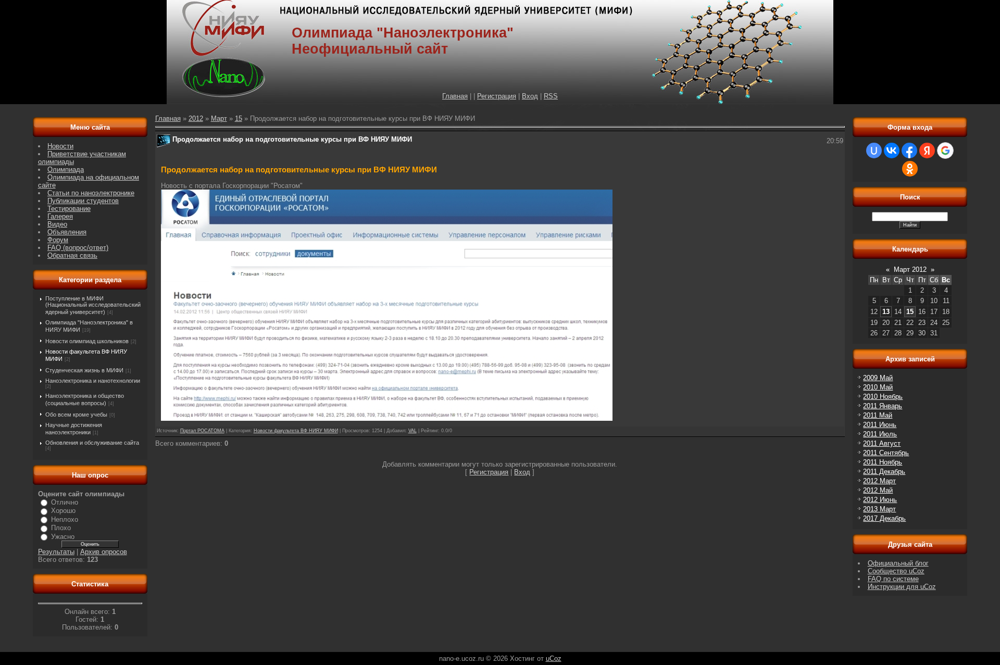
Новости (60, 146)
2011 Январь (882, 406)
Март (219, 118)
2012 (196, 118)
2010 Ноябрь (883, 396)
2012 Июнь (880, 500)
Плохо (61, 528)
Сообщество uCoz (896, 571)
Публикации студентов (83, 201)
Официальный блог (898, 563)
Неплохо (64, 519)
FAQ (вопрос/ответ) (77, 248)
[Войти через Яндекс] (927, 150)
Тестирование (69, 208)
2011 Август (882, 443)
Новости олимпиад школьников (87, 341)
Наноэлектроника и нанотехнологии (92, 381)
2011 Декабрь (884, 471)
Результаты (56, 552)
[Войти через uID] (874, 150)
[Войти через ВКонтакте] (891, 150)
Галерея (60, 216)
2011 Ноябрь (882, 462)
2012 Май (878, 490)
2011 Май (877, 415)
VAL (412, 430)
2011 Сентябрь (886, 453)
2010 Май (878, 387)
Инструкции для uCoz (902, 587)
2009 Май (878, 378)
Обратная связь (72, 255)
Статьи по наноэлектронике (90, 193)
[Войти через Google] (945, 150)
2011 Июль (880, 434)
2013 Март (879, 509)
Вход (530, 96)
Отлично (64, 502)
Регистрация (496, 96)
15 (238, 118)
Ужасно (62, 537)
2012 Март (879, 481)
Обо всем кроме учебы (76, 414)
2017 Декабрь (884, 518)
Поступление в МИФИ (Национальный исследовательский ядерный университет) (93, 305)
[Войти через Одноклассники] (910, 169)
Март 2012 (910, 269)
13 (886, 312)
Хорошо (63, 511)
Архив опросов (103, 552)
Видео (57, 224)
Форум (57, 240)
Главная (455, 96)
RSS (551, 96)
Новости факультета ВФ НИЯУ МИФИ (296, 430)
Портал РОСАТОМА (202, 430)
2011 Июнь (879, 425)
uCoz (553, 658)
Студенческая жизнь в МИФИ (84, 370)
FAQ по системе (893, 579)
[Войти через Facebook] (909, 150)
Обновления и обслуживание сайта (92, 443)
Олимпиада (65, 169)
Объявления (66, 232)
